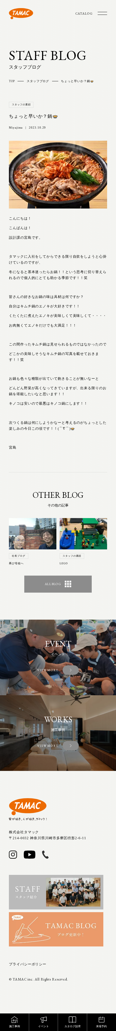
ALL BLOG (53, 584)
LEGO (64, 563)
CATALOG (84, 13)
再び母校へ (16, 563)
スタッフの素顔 (21, 104)
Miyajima (16, 127)
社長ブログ (18, 556)
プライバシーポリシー (27, 964)
